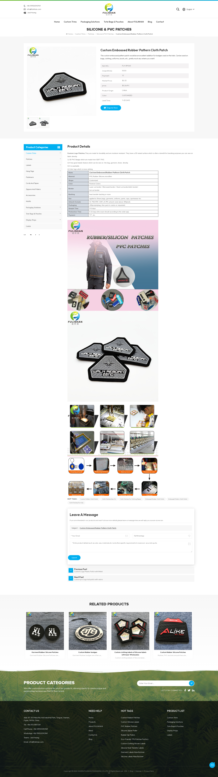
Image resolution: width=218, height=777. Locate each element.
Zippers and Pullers (33, 189)
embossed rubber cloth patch (154, 499)
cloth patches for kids (76, 503)
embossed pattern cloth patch (177, 499)
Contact (160, 21)
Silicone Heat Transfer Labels (132, 748)
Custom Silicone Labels (130, 722)
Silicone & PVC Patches (105, 34)
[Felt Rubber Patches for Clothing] (173, 631)
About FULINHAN (136, 21)
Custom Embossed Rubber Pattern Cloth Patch (98, 528)
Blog (150, 21)
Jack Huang (31, 12)
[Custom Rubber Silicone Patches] (130, 631)
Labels (28, 165)
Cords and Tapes (32, 183)
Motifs (28, 201)
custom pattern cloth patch (89, 499)
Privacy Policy (149, 771)
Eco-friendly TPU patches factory (134, 739)
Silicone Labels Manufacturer (132, 756)
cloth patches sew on (109, 499)
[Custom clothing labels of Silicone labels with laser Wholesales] (88, 631)
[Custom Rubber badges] (45, 631)
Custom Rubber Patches (130, 717)
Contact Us (93, 735)
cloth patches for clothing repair (130, 499)
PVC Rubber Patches (129, 726)
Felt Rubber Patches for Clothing (173, 652)
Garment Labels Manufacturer (133, 752)
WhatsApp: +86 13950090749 (36, 733)
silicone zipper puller (129, 730)
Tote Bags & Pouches (114, 21)
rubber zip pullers (128, 735)
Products (92, 722)
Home (57, 21)
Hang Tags (30, 171)
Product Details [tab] (78, 146)
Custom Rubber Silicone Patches (130, 652)
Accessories (30, 195)
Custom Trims (70, 21)
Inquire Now (112, 107)
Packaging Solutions (90, 21)
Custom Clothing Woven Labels (133, 743)
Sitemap (138, 771)
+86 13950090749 (34, 6)
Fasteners (30, 177)
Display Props (31, 220)
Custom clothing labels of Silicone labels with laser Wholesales (88, 653)
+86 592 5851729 (34, 724)
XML (125, 771)
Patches (91, 34)
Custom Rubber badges (45, 652)
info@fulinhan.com (34, 9)
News (91, 730)
